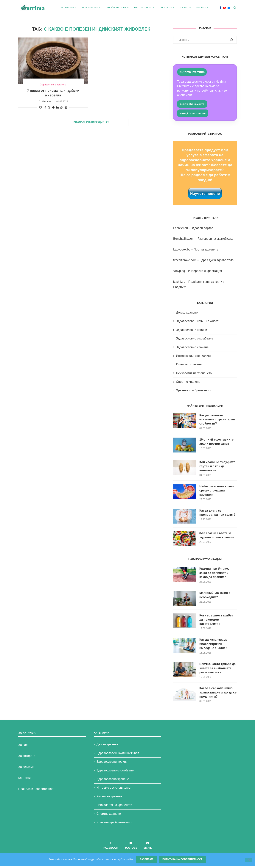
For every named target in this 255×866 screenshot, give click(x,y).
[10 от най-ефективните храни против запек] (184, 445)
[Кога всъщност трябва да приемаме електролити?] (184, 620)
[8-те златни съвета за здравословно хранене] (184, 538)
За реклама (26, 766)
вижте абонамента (192, 103)
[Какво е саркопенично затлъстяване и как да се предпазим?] (184, 693)
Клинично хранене (189, 364)
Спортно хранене (188, 381)
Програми (166, 7)
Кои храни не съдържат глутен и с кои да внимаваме (217, 466)
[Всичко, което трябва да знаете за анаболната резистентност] (184, 669)
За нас (184, 7)
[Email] (229, 7)
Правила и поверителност (36, 788)
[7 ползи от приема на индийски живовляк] (53, 60)
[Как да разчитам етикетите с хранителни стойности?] (184, 420)
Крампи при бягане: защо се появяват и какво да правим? (214, 573)
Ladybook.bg (181, 249)
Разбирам (146, 859)
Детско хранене (187, 312)
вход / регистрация (193, 113)
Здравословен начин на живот (197, 321)
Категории (67, 7)
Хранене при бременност (193, 390)
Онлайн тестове (116, 7)
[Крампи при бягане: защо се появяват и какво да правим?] (184, 574)
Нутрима (46, 101)
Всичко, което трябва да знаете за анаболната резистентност (217, 668)
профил (201, 7)
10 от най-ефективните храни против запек (216, 441)
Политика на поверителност (182, 859)
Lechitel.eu (180, 228)
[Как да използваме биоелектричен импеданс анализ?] (184, 645)
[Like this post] (40, 107)
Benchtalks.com (183, 238)
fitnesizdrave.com (184, 260)
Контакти (24, 777)
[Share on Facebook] (45, 107)
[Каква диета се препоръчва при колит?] (184, 516)
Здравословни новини (191, 329)
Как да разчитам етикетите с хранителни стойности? (217, 419)
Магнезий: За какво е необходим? (214, 595)
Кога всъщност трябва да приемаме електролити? (216, 619)
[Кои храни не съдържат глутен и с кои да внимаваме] (184, 467)
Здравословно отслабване (194, 338)
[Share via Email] (66, 107)
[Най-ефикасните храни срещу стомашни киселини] (184, 491)
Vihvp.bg (179, 271)
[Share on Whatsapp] (61, 107)
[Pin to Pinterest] (53, 107)
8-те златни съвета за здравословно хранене (216, 535)
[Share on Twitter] (49, 107)
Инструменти (143, 7)
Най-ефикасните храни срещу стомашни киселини (216, 490)
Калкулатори (90, 7)
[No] (248, 860)
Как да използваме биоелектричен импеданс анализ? (213, 644)
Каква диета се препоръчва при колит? (217, 512)
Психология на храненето (194, 373)
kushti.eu (179, 281)
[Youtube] (224, 7)
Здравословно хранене (192, 347)
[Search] (235, 7)
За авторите (26, 755)
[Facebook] (220, 7)
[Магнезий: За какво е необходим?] (184, 598)
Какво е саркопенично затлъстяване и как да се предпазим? (218, 692)
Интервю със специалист (193, 355)
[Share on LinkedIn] (57, 107)
